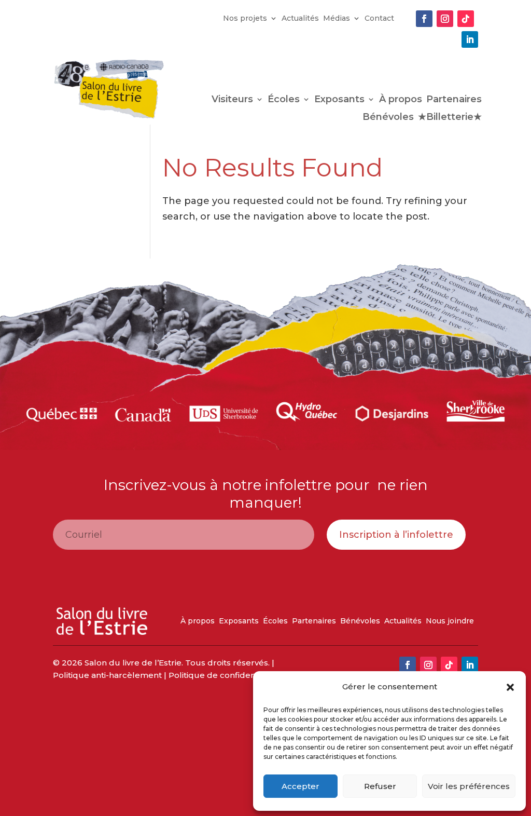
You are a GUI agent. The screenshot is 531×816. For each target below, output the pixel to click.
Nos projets (245, 19)
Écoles (284, 100)
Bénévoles (388, 118)
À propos (400, 100)
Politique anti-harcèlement (107, 675)
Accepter (300, 786)
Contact (379, 19)
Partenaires (454, 100)
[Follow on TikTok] (465, 18)
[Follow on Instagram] (445, 18)
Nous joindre (450, 621)
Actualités (300, 19)
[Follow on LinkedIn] (470, 39)
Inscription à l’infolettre (396, 534)
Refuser (380, 786)
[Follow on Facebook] (424, 18)
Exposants (339, 100)
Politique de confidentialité (223, 675)
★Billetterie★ (450, 118)
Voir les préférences (469, 786)
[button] (510, 687)
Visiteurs (232, 100)
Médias (336, 19)
